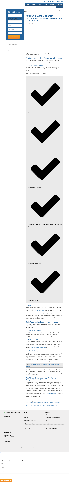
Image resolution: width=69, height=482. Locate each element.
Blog (31, 401)
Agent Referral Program (29, 423)
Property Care (48, 420)
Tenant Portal (27, 428)
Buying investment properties (36, 402)
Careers (26, 417)
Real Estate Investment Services (52, 414)
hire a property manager (40, 310)
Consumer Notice (8, 416)
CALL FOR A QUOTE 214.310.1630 (53, 1)
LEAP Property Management (52, 393)
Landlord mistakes (42, 405)
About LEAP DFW (28, 414)
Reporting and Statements (50, 423)
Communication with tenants (47, 402)
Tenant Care (47, 425)
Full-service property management (32, 405)
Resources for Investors (37, 401)
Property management (51, 405)
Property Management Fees (51, 428)
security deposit (36, 357)
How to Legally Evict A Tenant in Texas (38, 347)
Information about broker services (11, 419)
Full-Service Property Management (52, 417)
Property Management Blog (30, 420)
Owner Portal (27, 425)
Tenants (56, 405)
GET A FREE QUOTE (14, 36)
